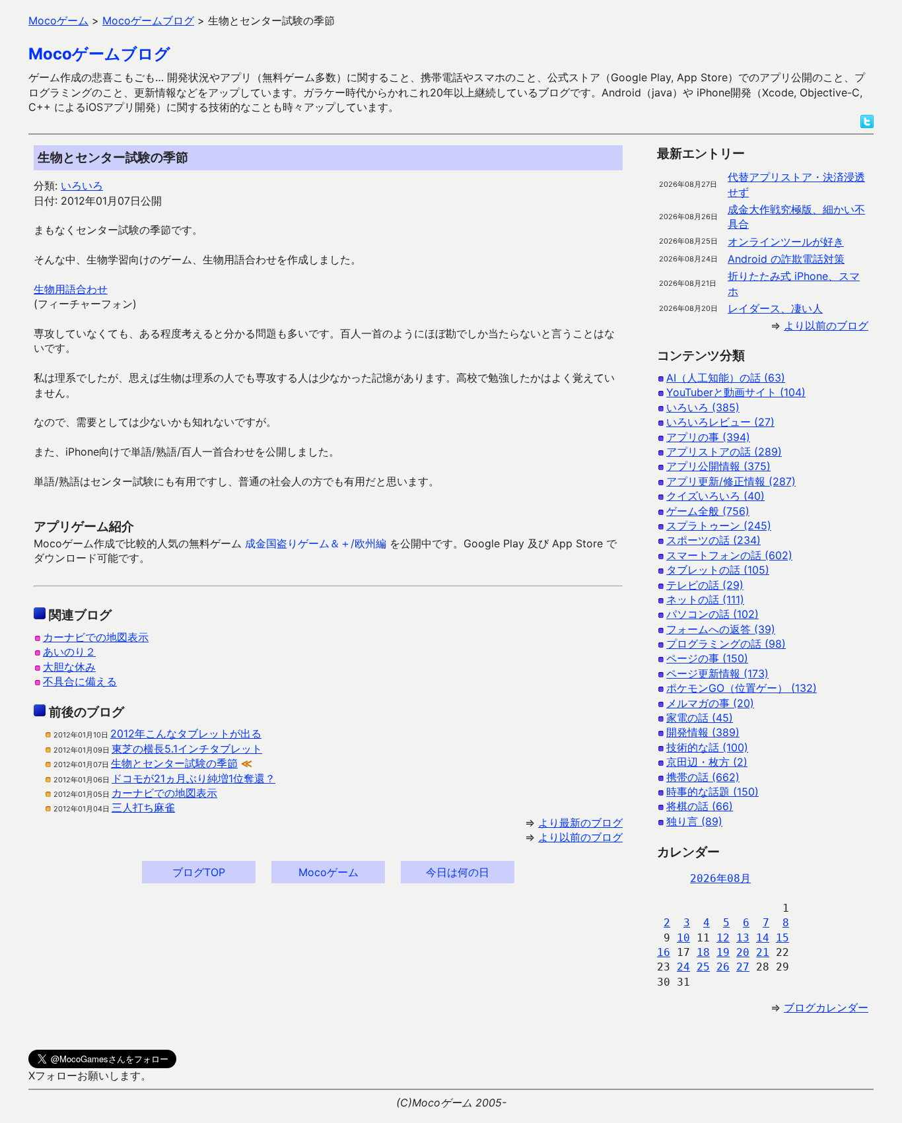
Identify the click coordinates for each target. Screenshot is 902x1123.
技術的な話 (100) (707, 747)
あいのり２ (69, 651)
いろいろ (82, 185)
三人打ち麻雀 (143, 807)
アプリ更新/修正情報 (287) (731, 481)
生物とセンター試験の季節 (174, 763)
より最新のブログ (580, 822)
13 (742, 938)
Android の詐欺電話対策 (786, 258)
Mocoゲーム (328, 872)
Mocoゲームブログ (99, 53)
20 (742, 952)
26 (723, 967)
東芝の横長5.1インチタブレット (187, 748)
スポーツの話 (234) (713, 540)
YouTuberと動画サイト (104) (736, 392)
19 (723, 952)
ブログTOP (198, 872)
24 (683, 967)
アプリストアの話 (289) (724, 451)
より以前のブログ (580, 837)
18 (703, 952)
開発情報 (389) (703, 732)
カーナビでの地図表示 (96, 637)
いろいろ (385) (703, 407)
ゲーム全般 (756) (707, 511)
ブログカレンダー (826, 1007)
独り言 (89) (694, 821)
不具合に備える (80, 681)
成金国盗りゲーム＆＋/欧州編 (315, 543)
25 (703, 967)
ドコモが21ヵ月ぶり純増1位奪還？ (193, 778)
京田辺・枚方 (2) (706, 761)
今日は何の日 (457, 872)
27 (742, 967)
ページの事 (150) (707, 658)
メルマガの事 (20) (710, 703)
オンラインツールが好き (786, 241)
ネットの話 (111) (705, 599)
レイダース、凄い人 (775, 308)
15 (782, 938)
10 (683, 938)
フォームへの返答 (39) (720, 629)
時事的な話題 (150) (712, 791)
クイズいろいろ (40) (715, 495)
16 (663, 952)
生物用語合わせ (71, 289)
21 (762, 952)
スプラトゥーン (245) (718, 525)
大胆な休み (69, 666)
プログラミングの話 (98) (726, 643)
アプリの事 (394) (708, 437)
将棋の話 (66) (699, 806)
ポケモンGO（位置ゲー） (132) (741, 688)
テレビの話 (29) (705, 585)
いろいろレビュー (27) (720, 421)
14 (762, 938)
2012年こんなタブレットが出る (185, 733)
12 (723, 938)
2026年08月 (720, 878)
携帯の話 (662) (703, 777)
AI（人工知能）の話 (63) (725, 377)
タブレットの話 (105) (717, 569)
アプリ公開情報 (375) (718, 466)
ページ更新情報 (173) (717, 673)
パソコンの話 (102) (712, 614)
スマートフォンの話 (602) (729, 555)
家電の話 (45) (699, 717)
